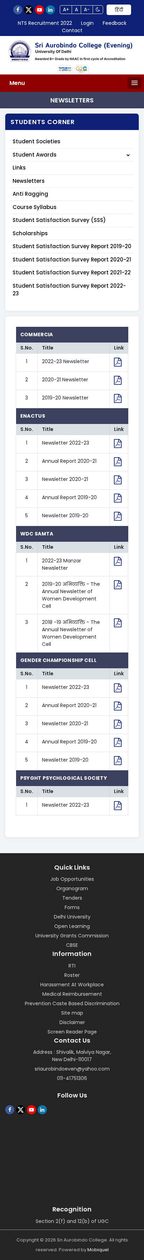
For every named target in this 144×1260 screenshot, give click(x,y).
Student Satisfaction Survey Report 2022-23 (69, 289)
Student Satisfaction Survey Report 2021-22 (72, 272)
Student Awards (35, 154)
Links (19, 167)
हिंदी (119, 9)
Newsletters (29, 181)
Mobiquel (98, 1249)
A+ (66, 9)
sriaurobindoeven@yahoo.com (72, 1068)
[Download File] (117, 363)
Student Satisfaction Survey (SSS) (59, 220)
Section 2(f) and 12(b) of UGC (72, 1221)
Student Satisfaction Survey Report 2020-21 (72, 259)
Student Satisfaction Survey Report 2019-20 (72, 246)
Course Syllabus (35, 207)
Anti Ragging (30, 193)
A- (87, 9)
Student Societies (36, 141)
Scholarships (30, 233)
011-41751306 (72, 1078)
